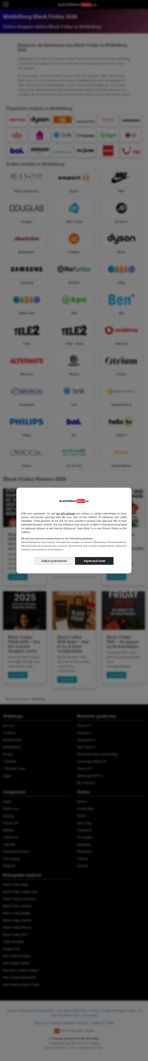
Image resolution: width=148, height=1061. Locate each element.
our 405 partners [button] (65, 513)
